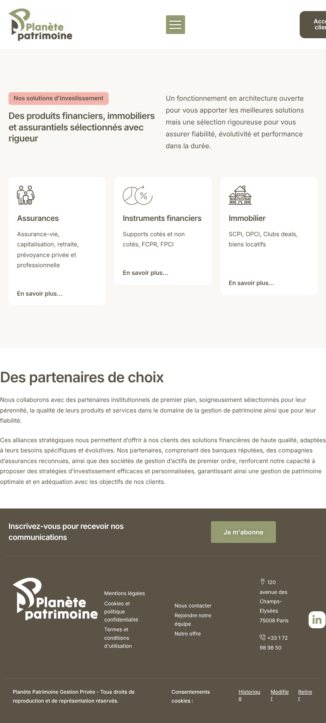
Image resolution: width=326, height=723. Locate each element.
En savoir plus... (39, 294)
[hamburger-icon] (175, 24)
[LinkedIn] (317, 619)
